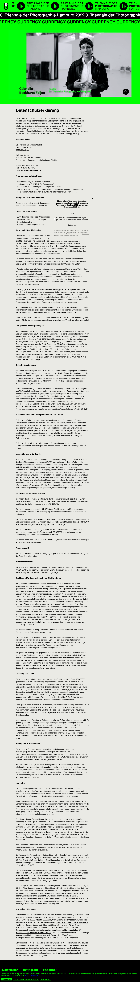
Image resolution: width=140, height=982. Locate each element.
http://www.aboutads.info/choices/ (59, 658)
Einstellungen (45, 979)
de (6, 8)
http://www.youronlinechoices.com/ (36, 660)
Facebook (50, 970)
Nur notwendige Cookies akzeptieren (26, 979)
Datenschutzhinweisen (32, 975)
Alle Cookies (6, 979)
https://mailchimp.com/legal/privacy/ (72, 923)
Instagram (30, 970)
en (6, 4)
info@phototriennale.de (31, 171)
